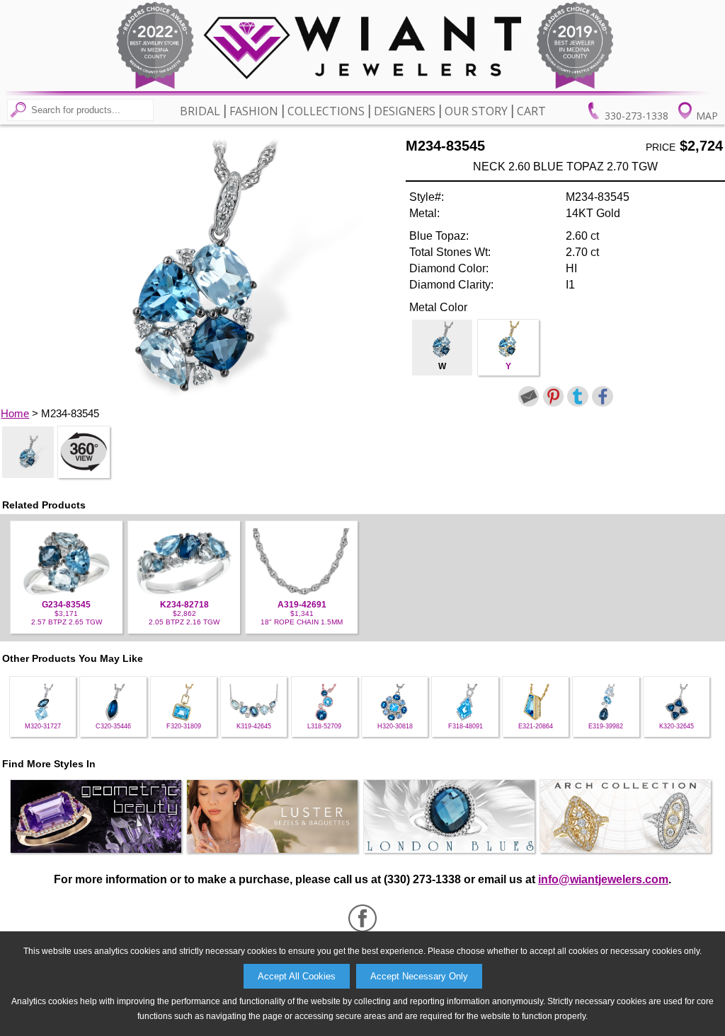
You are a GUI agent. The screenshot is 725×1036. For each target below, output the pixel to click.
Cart (531, 111)
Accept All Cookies (297, 976)
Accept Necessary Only (419, 976)
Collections (326, 111)
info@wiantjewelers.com (603, 879)
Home (15, 413)
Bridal (200, 111)
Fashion (253, 111)
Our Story (476, 111)
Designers (404, 111)
